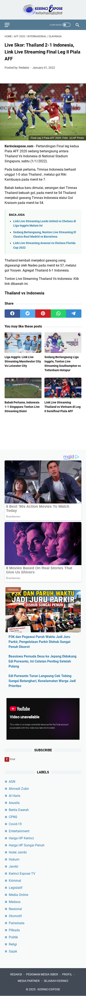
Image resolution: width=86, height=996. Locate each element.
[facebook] (12, 313)
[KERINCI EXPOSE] (43, 10)
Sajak (13, 951)
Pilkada (14, 930)
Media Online (18, 895)
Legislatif (16, 888)
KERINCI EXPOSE (49, 989)
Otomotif (15, 916)
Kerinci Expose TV (22, 874)
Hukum (14, 859)
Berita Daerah (19, 810)
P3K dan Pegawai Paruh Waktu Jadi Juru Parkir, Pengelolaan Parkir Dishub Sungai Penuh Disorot (39, 642)
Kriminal (15, 881)
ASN (12, 782)
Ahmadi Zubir (19, 789)
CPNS (13, 817)
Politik (13, 937)
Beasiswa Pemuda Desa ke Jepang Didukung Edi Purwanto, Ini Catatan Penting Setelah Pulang (42, 661)
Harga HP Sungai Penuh (26, 845)
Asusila (14, 803)
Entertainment (19, 831)
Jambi (13, 866)
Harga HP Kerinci (21, 838)
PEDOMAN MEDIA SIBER (42, 974)
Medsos (14, 902)
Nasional (15, 909)
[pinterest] (43, 313)
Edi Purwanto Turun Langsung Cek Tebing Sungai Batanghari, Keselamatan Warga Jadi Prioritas (42, 681)
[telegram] (73, 313)
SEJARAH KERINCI (56, 980)
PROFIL (67, 974)
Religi (13, 944)
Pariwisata (16, 923)
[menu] (10, 25)
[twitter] (27, 313)
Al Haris (14, 796)
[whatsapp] (58, 313)
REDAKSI (16, 974)
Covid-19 (15, 824)
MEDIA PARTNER (29, 980)
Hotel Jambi (18, 852)
